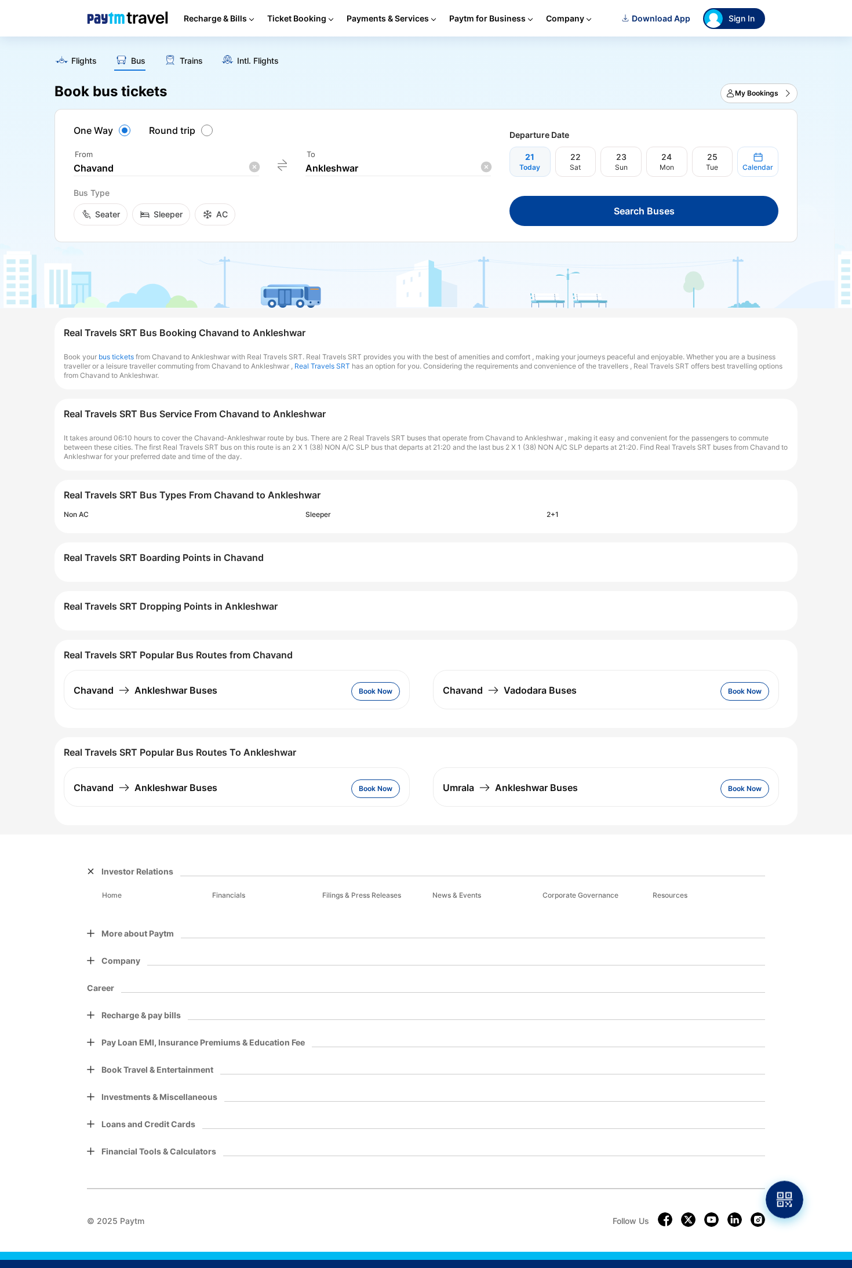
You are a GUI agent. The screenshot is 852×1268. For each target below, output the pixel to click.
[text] (426, 57)
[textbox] (166, 168)
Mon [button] (667, 167)
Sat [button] (575, 167)
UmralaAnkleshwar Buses (510, 787)
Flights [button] (84, 60)
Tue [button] (712, 167)
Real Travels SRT (322, 366)
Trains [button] (191, 60)
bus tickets (116, 356)
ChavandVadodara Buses (510, 690)
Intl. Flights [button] (258, 60)
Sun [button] (621, 167)
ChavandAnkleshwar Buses (145, 690)
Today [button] (529, 167)
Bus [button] (138, 60)
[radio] (104, 130)
